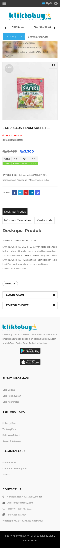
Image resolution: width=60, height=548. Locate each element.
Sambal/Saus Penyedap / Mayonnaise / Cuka (25, 179)
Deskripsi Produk (15, 211)
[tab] (15, 211)
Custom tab (44, 220)
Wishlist (6, 474)
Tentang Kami (9, 429)
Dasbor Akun (9, 462)
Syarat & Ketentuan (12, 441)
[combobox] (14, 37)
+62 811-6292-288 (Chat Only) (28, 520)
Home (8, 43)
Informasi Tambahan (17, 220)
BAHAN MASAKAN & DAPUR (32, 174)
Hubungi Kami (9, 423)
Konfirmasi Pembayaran (14, 468)
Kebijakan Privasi (11, 435)
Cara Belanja (9, 389)
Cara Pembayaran (11, 395)
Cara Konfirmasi (10, 401)
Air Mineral (18, 27)
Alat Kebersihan (42, 27)
